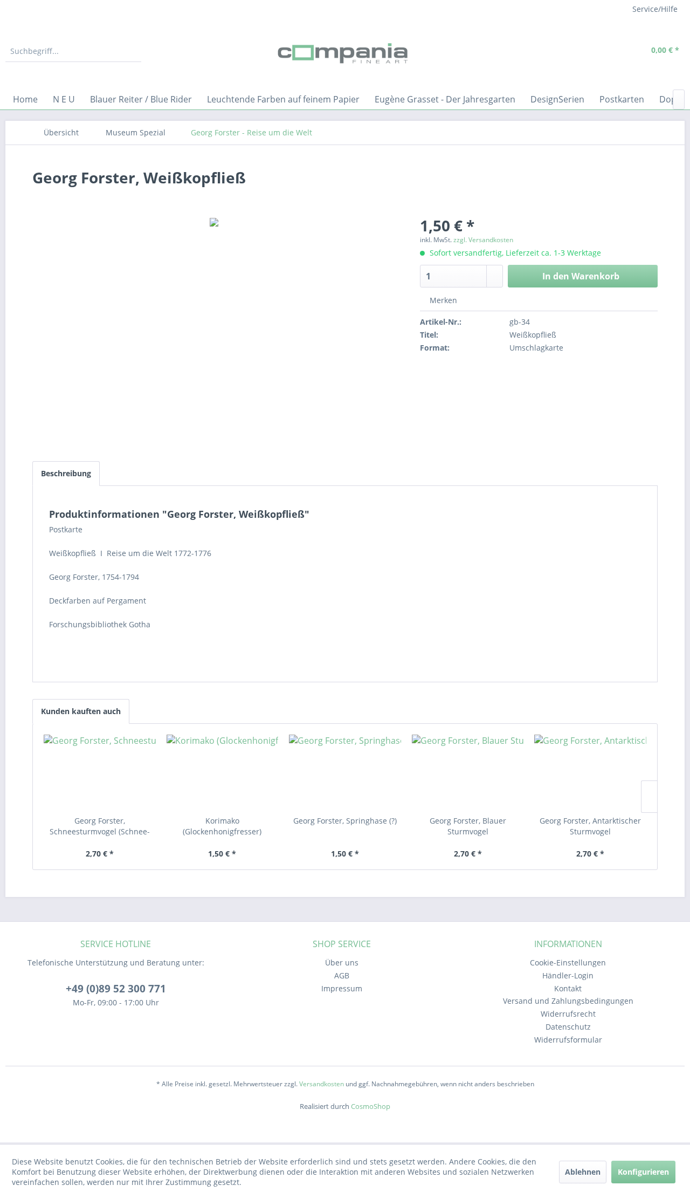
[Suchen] (131, 51)
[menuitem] (73, 51)
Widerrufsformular (568, 1039)
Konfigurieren (643, 1172)
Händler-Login (568, 975)
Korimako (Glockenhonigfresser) (222, 826)
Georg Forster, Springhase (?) (345, 821)
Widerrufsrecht (568, 1014)
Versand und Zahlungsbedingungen (568, 1001)
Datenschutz (568, 1027)
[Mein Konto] (609, 51)
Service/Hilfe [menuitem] (655, 9)
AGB (341, 975)
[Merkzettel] (585, 51)
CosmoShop (370, 1106)
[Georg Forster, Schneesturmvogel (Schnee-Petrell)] (100, 772)
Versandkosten (321, 1083)
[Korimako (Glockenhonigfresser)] (223, 772)
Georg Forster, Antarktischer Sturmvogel (590, 826)
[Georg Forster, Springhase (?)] (345, 772)
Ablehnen (583, 1172)
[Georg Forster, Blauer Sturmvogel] (468, 772)
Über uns (341, 962)
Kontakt (568, 988)
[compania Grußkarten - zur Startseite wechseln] (345, 53)
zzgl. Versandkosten (483, 239)
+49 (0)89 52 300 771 (116, 989)
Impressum (341, 988)
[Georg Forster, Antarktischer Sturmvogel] (590, 772)
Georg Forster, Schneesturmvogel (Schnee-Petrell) (100, 826)
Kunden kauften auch (81, 711)
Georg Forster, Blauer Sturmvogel (468, 826)
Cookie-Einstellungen (568, 962)
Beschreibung (66, 473)
